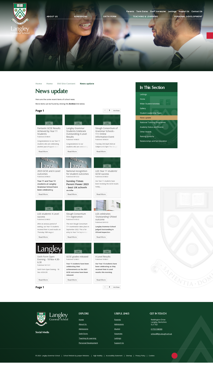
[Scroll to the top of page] (175, 356)
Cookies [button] (152, 356)
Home (39, 83)
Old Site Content (66, 83)
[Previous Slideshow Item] (187, 64)
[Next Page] (109, 110)
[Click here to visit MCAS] (178, 5)
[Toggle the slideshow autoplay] (199, 64)
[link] (105, 110)
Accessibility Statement (114, 356)
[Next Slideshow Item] (193, 64)
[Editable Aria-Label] (164, 5)
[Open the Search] (199, 5)
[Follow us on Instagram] (54, 332)
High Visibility (97, 356)
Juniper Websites (83, 356)
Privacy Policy (140, 356)
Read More (43, 151)
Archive (116, 110)
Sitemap (129, 356)
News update (87, 83)
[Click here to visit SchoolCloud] (192, 5)
